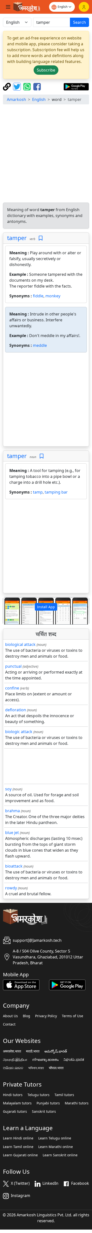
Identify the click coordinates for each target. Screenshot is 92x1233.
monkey (52, 296)
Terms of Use (72, 1016)
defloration (15, 710)
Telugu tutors (38, 1095)
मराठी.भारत (32, 1051)
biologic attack (18, 731)
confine (12, 688)
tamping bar (56, 492)
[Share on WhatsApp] (27, 86)
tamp (38, 492)
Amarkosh (16, 99)
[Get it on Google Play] (76, 86)
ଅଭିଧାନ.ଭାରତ (13, 1068)
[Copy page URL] (7, 86)
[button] (9, 610)
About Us (10, 1016)
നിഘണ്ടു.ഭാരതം (45, 1060)
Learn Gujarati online (20, 1155)
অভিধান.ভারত (36, 1068)
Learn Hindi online (18, 1138)
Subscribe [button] (46, 70)
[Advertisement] (46, 154)
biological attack (20, 644)
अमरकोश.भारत (12, 1051)
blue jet (12, 832)
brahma (12, 810)
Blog (26, 1016)
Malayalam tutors (17, 1103)
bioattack (14, 866)
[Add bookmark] (40, 238)
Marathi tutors (77, 1103)
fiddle (38, 296)
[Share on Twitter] (17, 86)
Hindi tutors (13, 1095)
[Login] (84, 7)
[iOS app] (21, 984)
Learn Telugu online (54, 1138)
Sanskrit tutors (44, 1111)
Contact (9, 1024)
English (39, 99)
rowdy (11, 888)
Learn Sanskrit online (60, 1155)
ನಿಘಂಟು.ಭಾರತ (74, 1060)
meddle (40, 345)
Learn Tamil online (18, 1147)
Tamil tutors (64, 1095)
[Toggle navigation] (8, 7)
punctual (13, 666)
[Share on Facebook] (37, 86)
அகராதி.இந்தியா (15, 1060)
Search (79, 22)
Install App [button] (46, 606)
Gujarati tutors (15, 1111)
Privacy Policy (46, 1016)
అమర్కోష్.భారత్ (55, 1051)
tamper (17, 238)
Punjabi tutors (48, 1103)
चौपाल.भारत (56, 1068)
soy (8, 789)
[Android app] (67, 984)
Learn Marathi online (55, 1147)
